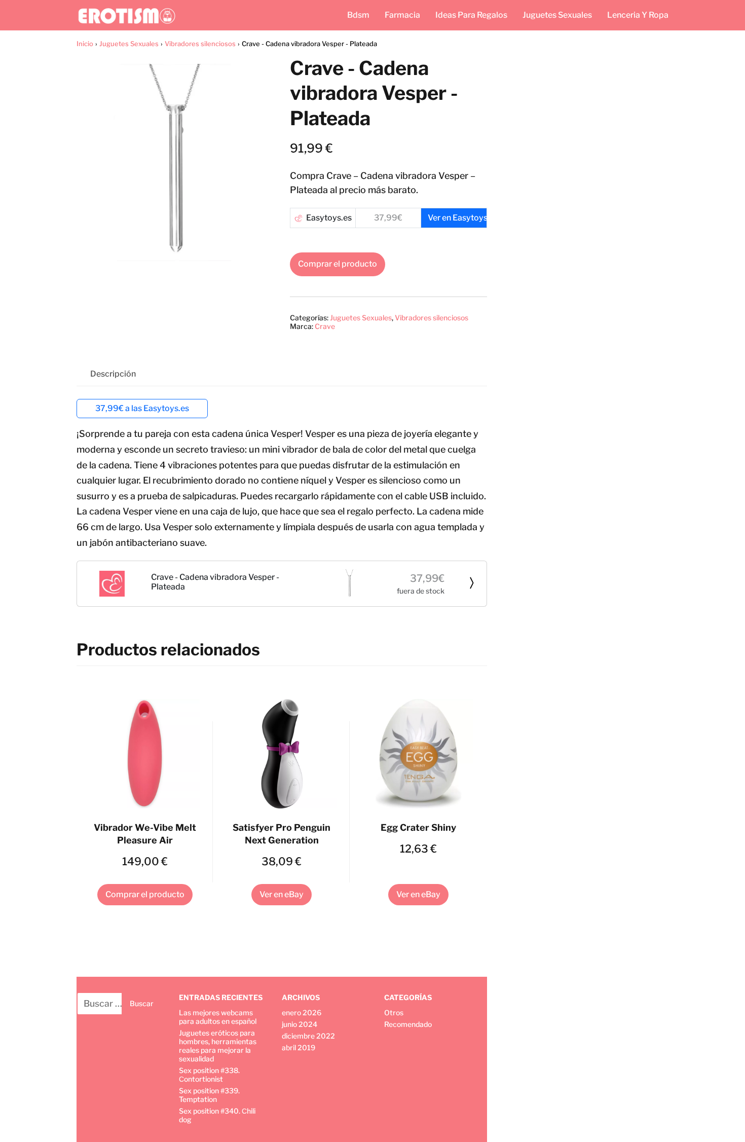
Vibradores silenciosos (200, 44)
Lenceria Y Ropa (637, 15)
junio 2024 (299, 1024)
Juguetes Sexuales (557, 15)
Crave (325, 326)
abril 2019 (298, 1047)
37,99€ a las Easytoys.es (142, 408)
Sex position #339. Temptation (209, 1094)
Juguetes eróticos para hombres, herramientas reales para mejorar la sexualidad (217, 1045)
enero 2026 (301, 1012)
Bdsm (358, 15)
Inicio (85, 44)
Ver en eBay (281, 894)
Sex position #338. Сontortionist (209, 1074)
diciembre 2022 (308, 1036)
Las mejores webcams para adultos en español (217, 1016)
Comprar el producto (337, 264)
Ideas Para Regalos (471, 15)
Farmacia (402, 15)
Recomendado (408, 1024)
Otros (393, 1012)
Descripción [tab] (113, 374)
